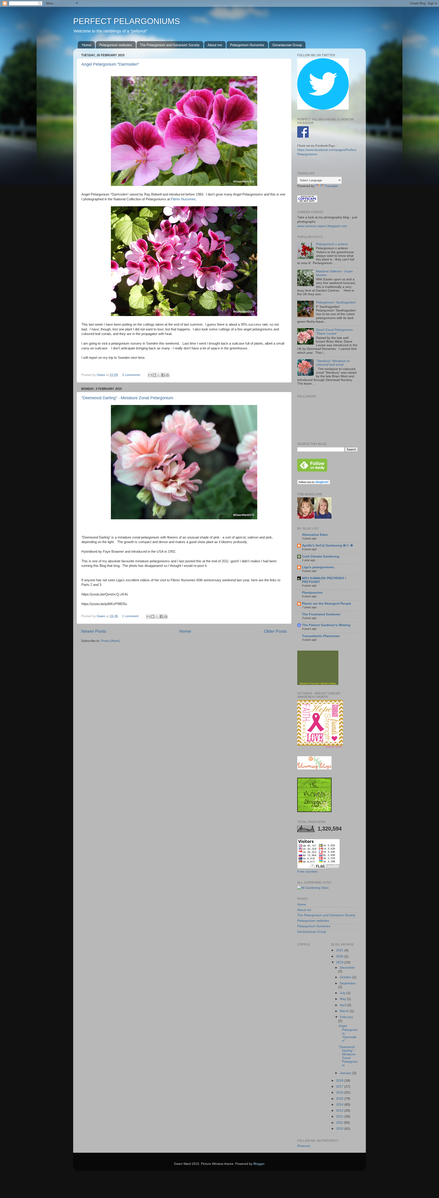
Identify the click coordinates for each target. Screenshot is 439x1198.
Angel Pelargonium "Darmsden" (110, 64)
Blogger (258, 1164)
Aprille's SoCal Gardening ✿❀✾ (327, 545)
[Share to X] (158, 375)
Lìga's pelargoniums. (318, 567)
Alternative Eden (315, 534)
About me (215, 45)
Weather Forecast (309, 683)
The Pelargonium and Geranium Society (170, 45)
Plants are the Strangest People (326, 603)
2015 (340, 1098)
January (346, 1073)
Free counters (307, 871)
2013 (340, 1110)
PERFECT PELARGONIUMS (126, 21)
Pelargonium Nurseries (247, 45)
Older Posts (275, 631)
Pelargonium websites (115, 45)
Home (86, 45)
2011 (340, 1122)
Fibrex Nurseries (183, 199)
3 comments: (132, 375)
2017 (340, 1086)
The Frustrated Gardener (321, 614)
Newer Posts (93, 631)
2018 (340, 1080)
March (345, 1011)
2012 (340, 1116)
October (346, 977)
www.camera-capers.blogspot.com (322, 226)
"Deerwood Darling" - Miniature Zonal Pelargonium (127, 398)
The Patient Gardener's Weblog (326, 625)
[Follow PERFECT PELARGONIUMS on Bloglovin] (313, 483)
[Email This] (150, 375)
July (343, 993)
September (348, 983)
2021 (340, 950)
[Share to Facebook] (163, 375)
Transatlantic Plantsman (321, 636)
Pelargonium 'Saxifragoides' (336, 302)
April (343, 1005)
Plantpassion (312, 592)
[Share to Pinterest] (167, 375)
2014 (340, 1104)
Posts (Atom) (110, 641)
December (347, 967)
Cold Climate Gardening (320, 556)
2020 (340, 956)
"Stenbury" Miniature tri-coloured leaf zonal (333, 362)
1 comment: (131, 616)
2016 (340, 1092)
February (346, 1017)
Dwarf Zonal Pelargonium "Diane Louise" (334, 331)
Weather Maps (328, 683)
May (343, 999)
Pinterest (303, 1146)
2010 (340, 1128)
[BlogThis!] (154, 375)
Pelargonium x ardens (332, 244)
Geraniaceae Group (287, 45)
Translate (331, 186)
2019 (340, 962)
